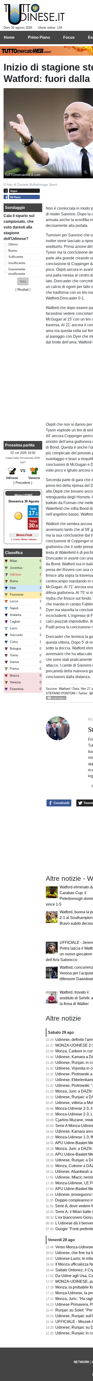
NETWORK (81, 1362)
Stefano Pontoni (60, 693)
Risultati (23, 289)
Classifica (14, 553)
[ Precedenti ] (23, 482)
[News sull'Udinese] (34, 14)
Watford (64, 688)
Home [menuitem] (9, 37)
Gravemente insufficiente (16, 271)
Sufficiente (15, 257)
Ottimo (13, 244)
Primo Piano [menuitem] (39, 37)
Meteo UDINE (24, 495)
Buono (12, 250)
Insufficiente (16, 263)
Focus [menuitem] (69, 37)
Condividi (61, 803)
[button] (22, 281)
